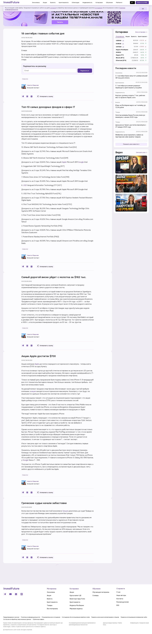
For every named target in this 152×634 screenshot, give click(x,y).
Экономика (118, 73)
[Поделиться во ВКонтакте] (31, 96)
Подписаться (84, 70)
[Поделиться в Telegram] (22, 96)
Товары (117, 112)
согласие (53, 8)
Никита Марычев (33, 85)
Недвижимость (120, 92)
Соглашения (98, 8)
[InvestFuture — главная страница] (11, 2)
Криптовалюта (119, 83)
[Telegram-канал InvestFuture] (76, 17)
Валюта (117, 102)
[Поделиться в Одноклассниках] (27, 96)
